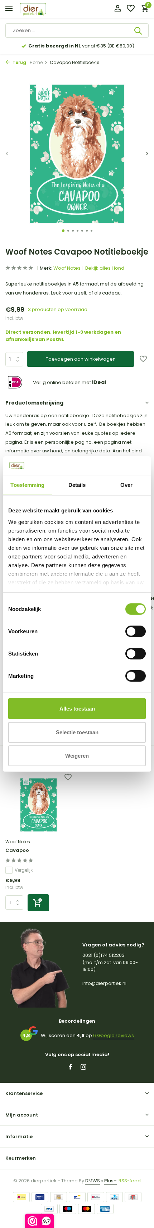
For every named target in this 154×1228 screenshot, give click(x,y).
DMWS (92, 1180)
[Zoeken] (138, 30)
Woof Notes (67, 268)
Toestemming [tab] (27, 485)
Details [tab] (77, 485)
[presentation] (7, 153)
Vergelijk (24, 870)
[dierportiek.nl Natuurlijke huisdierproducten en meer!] (41, 9)
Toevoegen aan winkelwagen (81, 359)
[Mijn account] (117, 9)
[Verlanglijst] (131, 9)
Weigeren (77, 756)
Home (36, 62)
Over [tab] (126, 485)
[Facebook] (70, 1067)
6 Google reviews (113, 1035)
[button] (63, 230)
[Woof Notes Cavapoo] (38, 805)
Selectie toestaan (77, 732)
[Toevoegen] (38, 902)
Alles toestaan (77, 709)
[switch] (135, 631)
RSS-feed (130, 1180)
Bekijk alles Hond (104, 268)
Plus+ (110, 1180)
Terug (18, 62)
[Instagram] (83, 1067)
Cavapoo (17, 851)
